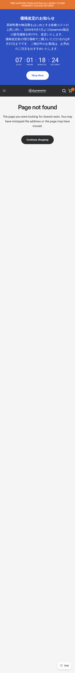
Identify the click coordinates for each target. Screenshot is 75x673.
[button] (37, 75)
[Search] (64, 91)
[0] (69, 91)
